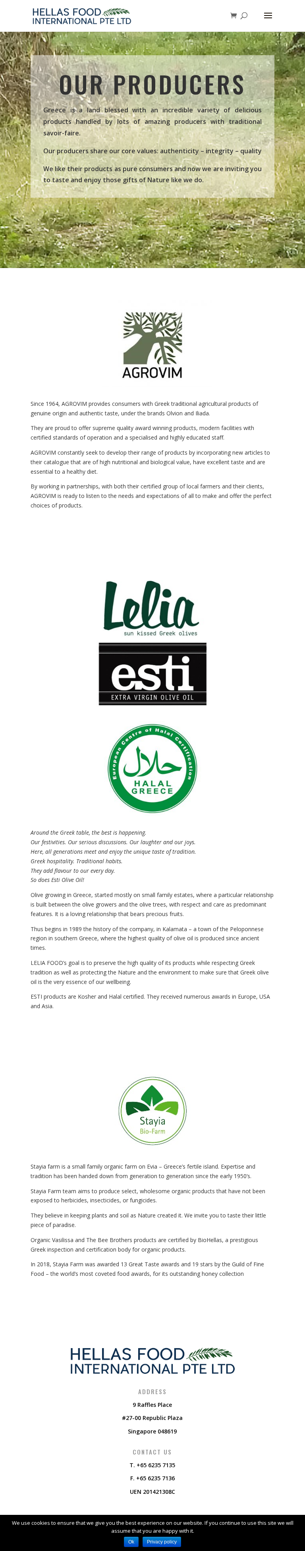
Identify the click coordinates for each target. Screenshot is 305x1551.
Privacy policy (162, 1542)
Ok (131, 1542)
